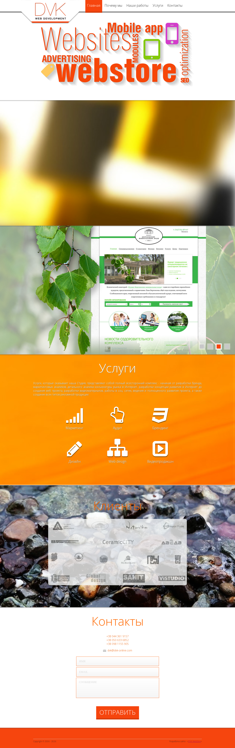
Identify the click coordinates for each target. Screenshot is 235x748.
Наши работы (137, 5)
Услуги (158, 5)
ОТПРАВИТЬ (117, 712)
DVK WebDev (194, 741)
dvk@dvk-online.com (120, 650)
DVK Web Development (50, 12)
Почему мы (113, 5)
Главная (93, 5)
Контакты (175, 5)
